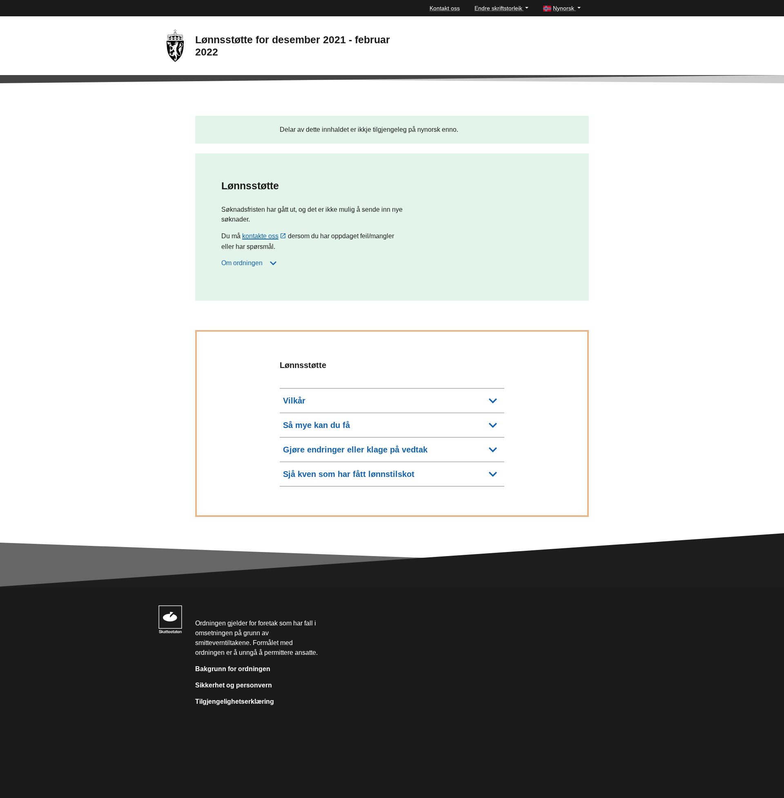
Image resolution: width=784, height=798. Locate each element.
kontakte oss (260, 236)
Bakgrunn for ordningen (232, 668)
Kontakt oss (445, 8)
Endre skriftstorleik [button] (499, 8)
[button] (562, 8)
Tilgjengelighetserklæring (234, 701)
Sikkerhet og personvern (233, 685)
